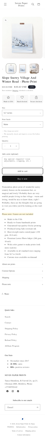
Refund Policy (11, 340)
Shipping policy (30, 431)
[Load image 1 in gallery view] (11, 69)
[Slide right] (42, 69)
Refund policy (21, 427)
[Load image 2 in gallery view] (22, 69)
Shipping (15, 90)
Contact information (23, 435)
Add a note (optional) (10, 154)
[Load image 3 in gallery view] (34, 69)
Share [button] (6, 294)
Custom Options (8, 270)
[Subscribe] (37, 407)
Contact (8, 322)
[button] (5, 4)
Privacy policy (33, 427)
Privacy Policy (11, 334)
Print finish (6, 119)
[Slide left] (2, 69)
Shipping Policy (11, 328)
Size (3, 108)
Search (7, 317)
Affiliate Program (12, 346)
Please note (6, 284)
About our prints (8, 264)
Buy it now (22, 178)
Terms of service (17, 431)
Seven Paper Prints (22, 424)
